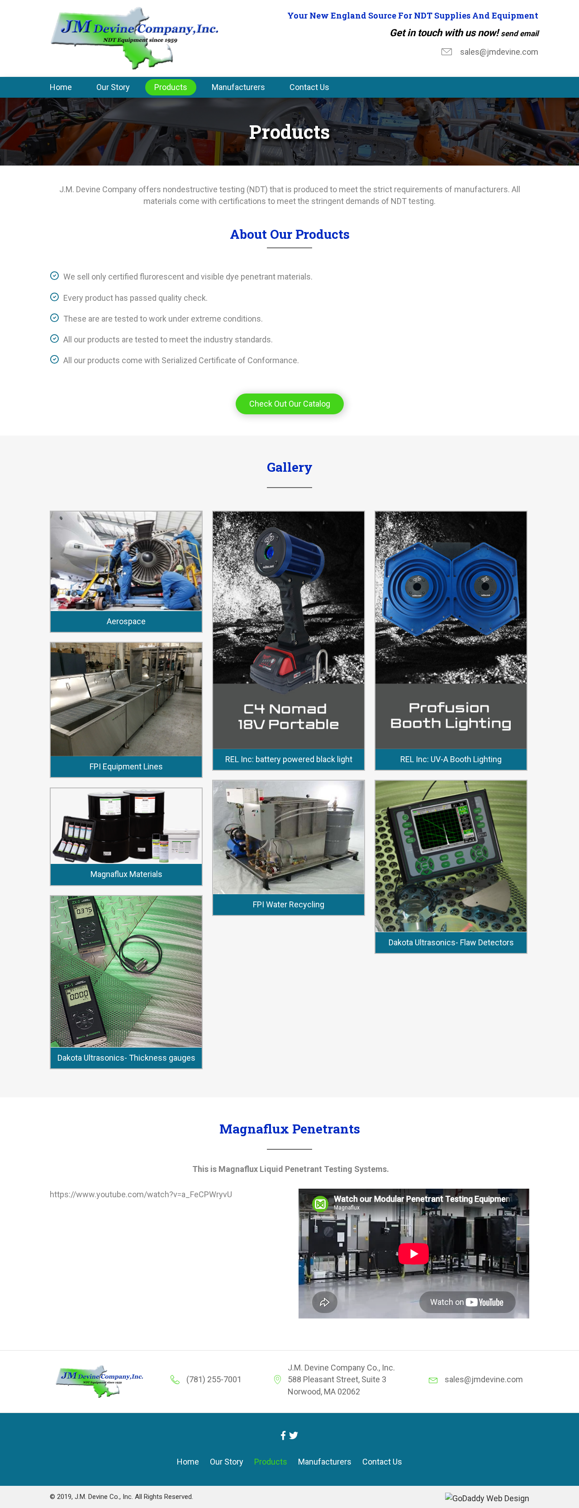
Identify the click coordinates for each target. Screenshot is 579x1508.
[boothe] (451, 630)
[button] (290, 404)
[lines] (126, 699)
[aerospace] (126, 561)
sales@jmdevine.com (499, 52)
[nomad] (288, 630)
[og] (288, 837)
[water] (126, 826)
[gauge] (451, 856)
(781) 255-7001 (214, 1379)
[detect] (126, 971)
